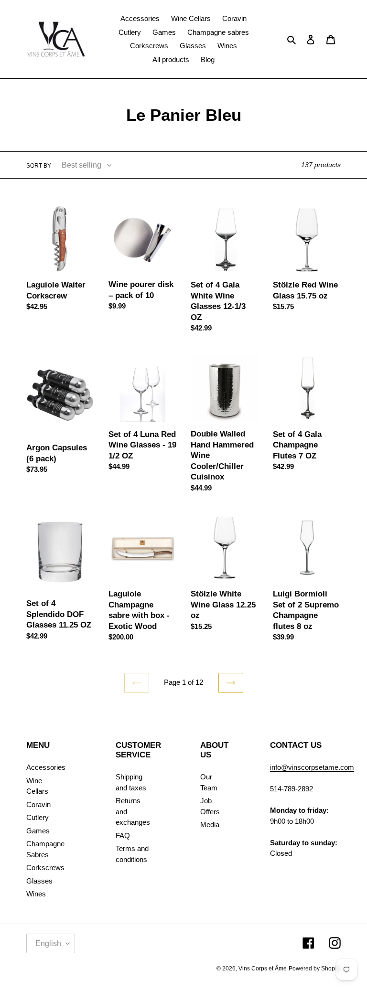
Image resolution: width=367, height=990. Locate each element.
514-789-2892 (291, 789)
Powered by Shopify (315, 968)
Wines (36, 894)
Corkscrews (45, 867)
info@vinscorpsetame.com (312, 767)
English (48, 943)
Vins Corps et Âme (262, 968)
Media (209, 824)
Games (38, 831)
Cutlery (37, 817)
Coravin (38, 804)
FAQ (123, 835)
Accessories (45, 767)
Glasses (39, 881)
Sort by (38, 165)
